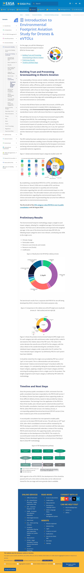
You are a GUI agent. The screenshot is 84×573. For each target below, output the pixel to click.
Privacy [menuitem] (7, 116)
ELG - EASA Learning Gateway (32, 524)
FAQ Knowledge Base (71, 507)
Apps (71, 3)
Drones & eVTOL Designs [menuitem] (9, 108)
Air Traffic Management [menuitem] (10, 34)
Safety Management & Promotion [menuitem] (9, 153)
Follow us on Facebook (70, 499)
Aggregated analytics (25, 564)
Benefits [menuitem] (9, 65)
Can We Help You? (78, 9)
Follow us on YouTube (66, 499)
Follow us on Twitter (74, 499)
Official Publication (32, 498)
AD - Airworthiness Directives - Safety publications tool (32, 502)
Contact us (68, 510)
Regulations (42, 9)
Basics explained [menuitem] (11, 62)
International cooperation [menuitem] (7, 148)
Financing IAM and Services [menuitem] (11, 99)
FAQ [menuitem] (6, 118)
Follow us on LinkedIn (78, 499)
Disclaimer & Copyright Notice (50, 506)
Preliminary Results (28, 60)
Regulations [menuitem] (8, 128)
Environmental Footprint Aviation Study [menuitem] (13, 84)
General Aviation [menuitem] (8, 139)
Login (76, 3)
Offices (67, 512)
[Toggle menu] (16, 26)
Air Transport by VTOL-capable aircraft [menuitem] (11, 69)
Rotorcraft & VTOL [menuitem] (8, 162)
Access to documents (52, 498)
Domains (34, 9)
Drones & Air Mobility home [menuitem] (10, 51)
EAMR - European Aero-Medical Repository (32, 513)
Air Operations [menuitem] (7, 30)
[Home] (8, 4)
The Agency (12, 9)
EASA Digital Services (65, 9)
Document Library (52, 9)
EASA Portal (30, 520)
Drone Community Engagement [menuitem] (11, 104)
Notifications (49, 534)
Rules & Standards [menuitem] (9, 113)
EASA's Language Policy (51, 511)
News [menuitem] (6, 121)
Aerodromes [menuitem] (7, 26)
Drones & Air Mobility (37, 14)
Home (4, 9)
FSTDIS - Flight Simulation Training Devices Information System (32, 543)
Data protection (50, 503)
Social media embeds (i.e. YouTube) (43, 564)
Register (80, 3)
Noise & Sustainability (66, 14)
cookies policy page (47, 560)
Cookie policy (49, 500)
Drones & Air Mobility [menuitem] (9, 47)
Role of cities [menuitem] (10, 76)
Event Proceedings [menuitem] (9, 126)
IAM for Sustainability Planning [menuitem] (11, 95)
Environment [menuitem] (7, 143)
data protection (19, 560)
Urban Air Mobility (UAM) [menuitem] (11, 73)
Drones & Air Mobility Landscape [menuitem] (10, 54)
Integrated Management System (52, 515)
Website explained (51, 523)
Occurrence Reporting (30, 550)
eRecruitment (30, 538)
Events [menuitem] (6, 123)
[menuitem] (76, 3)
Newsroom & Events (23, 9)
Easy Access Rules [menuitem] (9, 131)
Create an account (51, 531)
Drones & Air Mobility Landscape (52, 14)
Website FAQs (50, 526)
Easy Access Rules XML (51, 537)
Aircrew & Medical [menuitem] (8, 42)
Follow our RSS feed (62, 499)
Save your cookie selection (71, 564)
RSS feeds (49, 541)
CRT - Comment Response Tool (31, 508)
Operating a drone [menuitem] (9, 111)
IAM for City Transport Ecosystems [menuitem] (10, 90)
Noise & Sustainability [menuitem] (11, 79)
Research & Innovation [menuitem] (10, 158)
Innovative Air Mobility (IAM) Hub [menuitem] (11, 59)
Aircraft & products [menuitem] (9, 38)
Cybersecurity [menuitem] (7, 134)
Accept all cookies (10, 569)
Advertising (58, 564)
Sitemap (48, 543)
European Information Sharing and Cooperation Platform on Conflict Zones (32, 531)
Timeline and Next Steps (30, 62)
